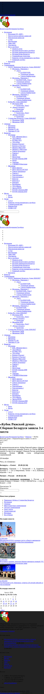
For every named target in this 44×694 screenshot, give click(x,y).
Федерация (8, 502)
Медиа (6, 658)
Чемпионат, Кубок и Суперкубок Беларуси (19, 500)
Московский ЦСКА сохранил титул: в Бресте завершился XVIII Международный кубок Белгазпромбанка (20, 641)
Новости (7, 660)
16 (16, 601)
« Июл (2, 610)
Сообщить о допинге (7, 631)
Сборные (7, 504)
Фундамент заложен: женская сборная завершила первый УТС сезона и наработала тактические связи (22, 645)
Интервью (7, 513)
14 (11, 601)
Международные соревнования (15, 506)
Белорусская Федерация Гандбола (12, 29)
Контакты (7, 667)
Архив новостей (10, 511)
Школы (6, 664)
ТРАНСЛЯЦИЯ (7, 15)
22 (13, 603)
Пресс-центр (8, 509)
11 (3, 601)
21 (11, 603)
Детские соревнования (12, 507)
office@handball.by (10, 683)
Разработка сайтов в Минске (10, 693)
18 (4, 603)
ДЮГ (6, 662)
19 (6, 603)
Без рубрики (8, 515)
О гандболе (8, 666)
